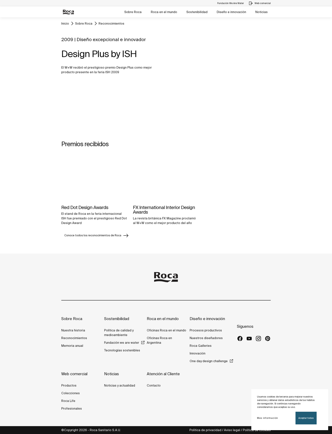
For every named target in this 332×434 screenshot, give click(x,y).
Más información (267, 418)
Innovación (197, 353)
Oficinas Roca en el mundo (166, 330)
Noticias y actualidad (119, 385)
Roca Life (68, 400)
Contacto (154, 385)
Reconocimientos (111, 23)
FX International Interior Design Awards (164, 210)
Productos (68, 385)
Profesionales (71, 408)
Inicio (65, 23)
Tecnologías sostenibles (122, 350)
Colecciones (70, 393)
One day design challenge (209, 361)
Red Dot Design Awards (84, 207)
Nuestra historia (73, 330)
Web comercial (74, 374)
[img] (94, 178)
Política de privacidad (205, 430)
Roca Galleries (201, 345)
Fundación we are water (121, 342)
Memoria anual (72, 345)
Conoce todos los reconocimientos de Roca (92, 235)
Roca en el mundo (164, 12)
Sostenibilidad (197, 12)
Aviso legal (232, 430)
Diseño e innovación (231, 12)
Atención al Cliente (163, 374)
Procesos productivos (206, 330)
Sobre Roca (133, 12)
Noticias (261, 12)
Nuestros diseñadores (206, 338)
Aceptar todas (306, 418)
